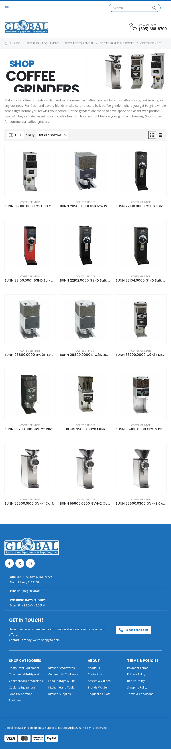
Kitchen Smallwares (61, 668)
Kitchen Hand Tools (61, 687)
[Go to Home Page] (5, 43)
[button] (8, 8)
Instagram (30, 563)
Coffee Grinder (30, 202)
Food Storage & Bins (61, 681)
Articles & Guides (99, 681)
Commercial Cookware (63, 674)
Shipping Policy (137, 687)
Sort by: (30, 135)
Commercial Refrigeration (26, 674)
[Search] (154, 8)
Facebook (9, 563)
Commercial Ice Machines (26, 681)
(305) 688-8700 (31, 591)
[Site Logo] (16, 27)
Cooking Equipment (22, 687)
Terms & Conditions (140, 694)
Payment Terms (137, 668)
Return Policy (136, 681)
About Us (94, 668)
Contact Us (136, 629)
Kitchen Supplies (59, 694)
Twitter (19, 563)
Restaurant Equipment (24, 668)
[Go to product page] (30, 171)
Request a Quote (99, 694)
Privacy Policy (136, 674)
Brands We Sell (98, 687)
